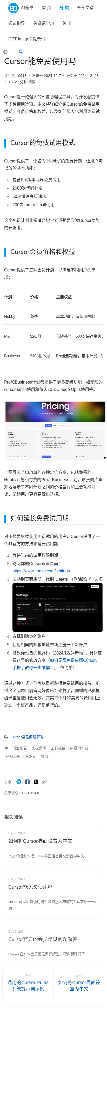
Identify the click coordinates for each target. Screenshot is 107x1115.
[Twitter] (36, 782)
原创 (44, 757)
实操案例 (39, 748)
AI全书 (27, 7)
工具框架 (58, 748)
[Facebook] (28, 782)
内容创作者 (79, 748)
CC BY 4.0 (30, 793)
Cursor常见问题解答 (27, 737)
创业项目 (19, 748)
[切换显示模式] (5, 52)
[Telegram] (19, 782)
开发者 (30, 757)
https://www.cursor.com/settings (41, 571)
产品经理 (13, 757)
